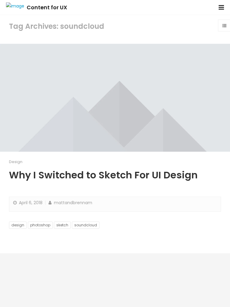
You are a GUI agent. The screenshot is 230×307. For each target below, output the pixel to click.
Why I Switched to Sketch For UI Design (103, 175)
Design (15, 162)
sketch (62, 225)
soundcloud (85, 225)
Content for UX (47, 7)
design (17, 225)
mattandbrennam (72, 203)
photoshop (40, 225)
